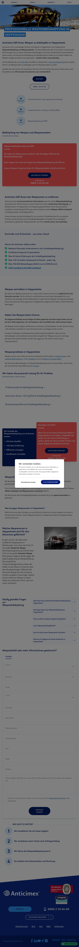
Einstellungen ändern (28, 482)
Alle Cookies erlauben (50, 482)
